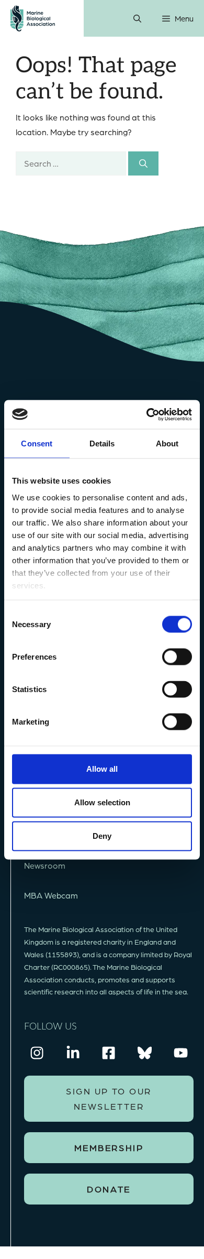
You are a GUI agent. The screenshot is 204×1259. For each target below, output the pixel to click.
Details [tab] (102, 443)
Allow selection (102, 802)
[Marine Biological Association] (32, 18)
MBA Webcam (51, 895)
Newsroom (44, 865)
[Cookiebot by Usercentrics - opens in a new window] (146, 414)
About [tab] (167, 443)
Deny (102, 835)
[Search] (143, 163)
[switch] (177, 657)
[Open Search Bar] (137, 18)
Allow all (102, 768)
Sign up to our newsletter (109, 1098)
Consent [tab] (36, 443)
